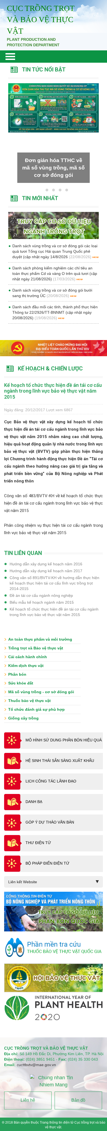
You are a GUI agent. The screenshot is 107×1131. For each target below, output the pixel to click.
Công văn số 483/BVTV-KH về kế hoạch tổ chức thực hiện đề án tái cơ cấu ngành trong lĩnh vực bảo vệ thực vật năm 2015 (53, 503)
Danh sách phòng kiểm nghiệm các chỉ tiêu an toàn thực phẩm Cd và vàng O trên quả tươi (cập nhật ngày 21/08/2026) (54, 273)
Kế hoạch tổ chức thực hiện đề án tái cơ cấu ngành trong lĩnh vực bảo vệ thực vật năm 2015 (54, 612)
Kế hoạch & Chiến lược (50, 368)
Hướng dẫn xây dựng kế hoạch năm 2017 (46, 571)
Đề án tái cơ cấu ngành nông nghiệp (41, 595)
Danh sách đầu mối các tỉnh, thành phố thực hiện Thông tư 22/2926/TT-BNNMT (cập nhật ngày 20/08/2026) (55, 312)
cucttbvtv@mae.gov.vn (36, 1065)
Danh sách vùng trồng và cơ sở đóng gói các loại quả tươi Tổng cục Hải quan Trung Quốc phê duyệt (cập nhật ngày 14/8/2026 (54, 251)
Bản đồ (78, 1100)
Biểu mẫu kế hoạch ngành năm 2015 (42, 602)
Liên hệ (28, 1100)
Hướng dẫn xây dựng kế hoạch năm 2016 (46, 564)
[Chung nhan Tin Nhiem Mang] (53, 1081)
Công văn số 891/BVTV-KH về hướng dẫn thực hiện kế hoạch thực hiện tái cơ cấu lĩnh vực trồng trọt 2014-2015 (54, 583)
